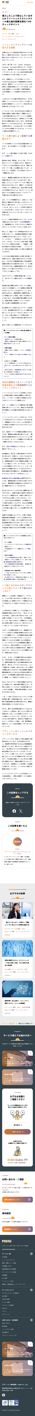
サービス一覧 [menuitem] (6, 1253)
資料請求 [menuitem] (4, 1326)
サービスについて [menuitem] (8, 1290)
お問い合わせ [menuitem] (6, 1323)
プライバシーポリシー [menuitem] (8, 1335)
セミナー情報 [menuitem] (6, 1302)
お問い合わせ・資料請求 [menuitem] (10, 1320)
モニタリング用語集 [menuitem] (7, 1305)
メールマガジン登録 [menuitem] (7, 1329)
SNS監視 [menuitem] (4, 1257)
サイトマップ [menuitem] (6, 1314)
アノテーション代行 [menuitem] (7, 1281)
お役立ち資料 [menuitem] (6, 1299)
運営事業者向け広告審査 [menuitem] (9, 1269)
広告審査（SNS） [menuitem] (7, 1266)
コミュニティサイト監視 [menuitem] (9, 1272)
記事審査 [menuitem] (4, 1275)
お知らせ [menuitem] (4, 1308)
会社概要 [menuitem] (4, 1332)
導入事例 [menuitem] (4, 1296)
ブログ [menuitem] (4, 1311)
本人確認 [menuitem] (4, 1278)
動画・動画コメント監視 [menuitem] (9, 1263)
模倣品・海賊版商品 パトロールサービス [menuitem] (13, 1284)
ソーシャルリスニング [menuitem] (8, 1260)
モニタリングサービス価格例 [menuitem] (10, 1293)
